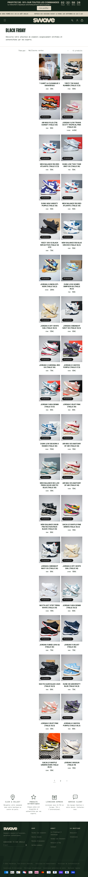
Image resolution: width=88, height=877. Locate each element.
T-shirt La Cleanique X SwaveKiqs (49, 84)
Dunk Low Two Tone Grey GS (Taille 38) (71, 165)
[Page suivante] (66, 780)
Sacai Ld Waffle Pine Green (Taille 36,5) (71, 525)
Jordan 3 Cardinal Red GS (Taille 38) (49, 366)
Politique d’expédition (32, 868)
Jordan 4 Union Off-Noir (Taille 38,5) (49, 285)
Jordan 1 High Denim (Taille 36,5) (72, 606)
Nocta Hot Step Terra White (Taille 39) (49, 606)
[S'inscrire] (26, 845)
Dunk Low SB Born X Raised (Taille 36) (49, 445)
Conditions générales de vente (54, 868)
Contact (53, 847)
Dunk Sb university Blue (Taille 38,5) (72, 685)
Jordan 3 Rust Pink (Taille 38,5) (49, 724)
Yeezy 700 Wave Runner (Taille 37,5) (71, 84)
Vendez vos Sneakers (58, 839)
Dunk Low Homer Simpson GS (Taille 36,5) (71, 286)
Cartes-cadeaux (37, 845)
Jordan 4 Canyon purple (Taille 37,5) (71, 366)
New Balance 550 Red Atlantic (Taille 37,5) (49, 165)
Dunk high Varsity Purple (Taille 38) (49, 204)
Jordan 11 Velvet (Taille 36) (71, 646)
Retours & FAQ (56, 843)
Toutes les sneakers (39, 833)
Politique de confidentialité (69, 863)
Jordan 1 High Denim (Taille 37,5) (50, 405)
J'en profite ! (44, 8)
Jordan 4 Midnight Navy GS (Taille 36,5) (71, 327)
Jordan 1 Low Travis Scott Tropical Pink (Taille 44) (71, 124)
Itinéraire (74, 837)
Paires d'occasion (38, 841)
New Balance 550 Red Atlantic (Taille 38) (71, 204)
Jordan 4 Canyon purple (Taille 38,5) (71, 724)
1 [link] (54, 781)
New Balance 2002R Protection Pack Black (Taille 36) (49, 526)
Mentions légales (74, 868)
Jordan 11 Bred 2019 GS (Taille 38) (50, 646)
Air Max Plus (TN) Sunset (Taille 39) (49, 123)
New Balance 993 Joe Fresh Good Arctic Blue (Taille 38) (49, 485)
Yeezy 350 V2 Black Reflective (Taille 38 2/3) (49, 245)
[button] (4, 20)
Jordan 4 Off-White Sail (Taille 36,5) (49, 327)
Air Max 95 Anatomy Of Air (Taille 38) (71, 445)
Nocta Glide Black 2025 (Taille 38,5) (49, 685)
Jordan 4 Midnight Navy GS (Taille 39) (49, 567)
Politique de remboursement (46, 863)
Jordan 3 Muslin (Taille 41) (71, 763)
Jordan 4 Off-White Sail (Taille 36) (72, 567)
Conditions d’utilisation (12, 868)
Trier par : (22, 51)
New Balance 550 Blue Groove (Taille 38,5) (72, 244)
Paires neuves (36, 837)
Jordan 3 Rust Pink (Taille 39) (71, 405)
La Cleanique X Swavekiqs (56, 833)
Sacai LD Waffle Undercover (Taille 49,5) (49, 764)
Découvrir (73, 833)
